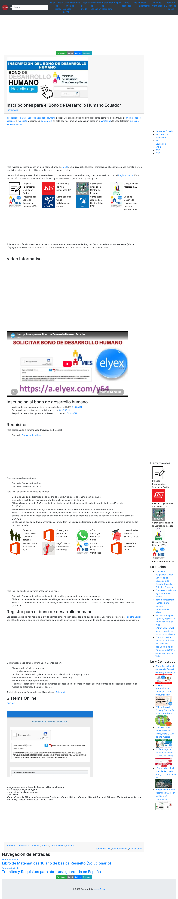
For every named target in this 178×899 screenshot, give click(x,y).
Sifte (135, 2)
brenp (9, 7)
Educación (160, 143)
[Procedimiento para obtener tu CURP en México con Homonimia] (163, 805)
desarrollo (106, 848)
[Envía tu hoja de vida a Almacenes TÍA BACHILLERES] (163, 761)
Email (70, 53)
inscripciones (135, 848)
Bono (9, 845)
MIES (65, 167)
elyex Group (100, 889)
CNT (157, 153)
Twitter (78, 53)
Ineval (52, 2)
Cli (57, 692)
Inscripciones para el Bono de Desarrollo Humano (31, 117)
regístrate (22, 121)
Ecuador (70, 845)
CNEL (158, 150)
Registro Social (125, 175)
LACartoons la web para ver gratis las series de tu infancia (165, 631)
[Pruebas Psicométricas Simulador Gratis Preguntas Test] (163, 700)
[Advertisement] (78, 33)
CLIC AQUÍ (77, 407)
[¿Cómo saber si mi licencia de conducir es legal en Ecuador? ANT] (163, 783)
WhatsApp (106, 121)
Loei (78, 2)
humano (124, 848)
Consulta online (57, 845)
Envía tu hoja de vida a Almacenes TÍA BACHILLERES (164, 752)
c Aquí (62, 692)
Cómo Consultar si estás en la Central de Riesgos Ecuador (165, 669)
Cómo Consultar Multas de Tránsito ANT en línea (164, 640)
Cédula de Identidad (31, 435)
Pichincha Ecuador (164, 131)
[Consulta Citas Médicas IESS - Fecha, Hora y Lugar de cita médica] (163, 743)
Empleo (118, 2)
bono (98, 848)
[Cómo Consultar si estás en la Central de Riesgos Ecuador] (163, 678)
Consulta (45, 845)
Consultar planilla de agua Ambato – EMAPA (165, 593)
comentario (46, 121)
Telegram (87, 53)
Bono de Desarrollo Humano (171, 5)
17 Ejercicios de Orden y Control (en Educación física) (165, 710)
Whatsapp (61, 53)
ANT (157, 140)
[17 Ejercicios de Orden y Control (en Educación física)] (163, 720)
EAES (158, 147)
